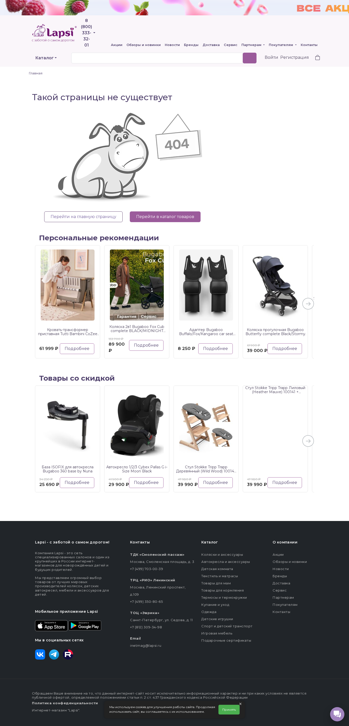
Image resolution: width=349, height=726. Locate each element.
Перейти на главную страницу (83, 216)
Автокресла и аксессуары (225, 562)
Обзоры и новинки (143, 45)
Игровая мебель (216, 633)
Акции (116, 45)
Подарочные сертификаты (226, 640)
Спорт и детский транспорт (227, 626)
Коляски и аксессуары (222, 554)
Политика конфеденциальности (65, 703)
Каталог (44, 57)
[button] (314, 58)
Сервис (230, 45)
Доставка (211, 45)
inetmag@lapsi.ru (145, 645)
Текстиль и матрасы (219, 576)
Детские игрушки (217, 619)
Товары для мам (216, 583)
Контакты (309, 45)
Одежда (208, 612)
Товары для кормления (222, 590)
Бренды (191, 45)
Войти (271, 57)
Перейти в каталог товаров (165, 216)
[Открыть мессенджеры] (337, 714)
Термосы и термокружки (224, 597)
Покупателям (281, 45)
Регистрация (294, 57)
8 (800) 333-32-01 (86, 33)
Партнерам (251, 45)
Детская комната (217, 569)
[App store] (51, 625)
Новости (172, 45)
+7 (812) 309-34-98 (146, 627)
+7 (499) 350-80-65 (146, 601)
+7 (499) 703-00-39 (146, 569)
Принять (229, 709)
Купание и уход (215, 605)
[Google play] (84, 625)
